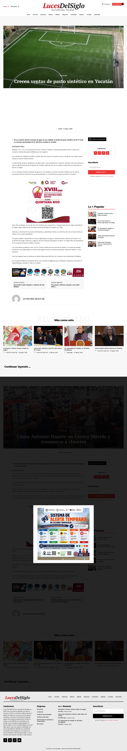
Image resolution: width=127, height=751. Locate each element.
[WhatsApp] (107, 153)
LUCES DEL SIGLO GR (33, 299)
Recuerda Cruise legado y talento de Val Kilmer (29, 286)
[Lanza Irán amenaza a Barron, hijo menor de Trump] (92, 222)
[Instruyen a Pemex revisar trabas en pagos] (92, 214)
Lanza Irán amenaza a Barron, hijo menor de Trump (106, 221)
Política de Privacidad (107, 176)
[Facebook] (95, 153)
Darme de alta (100, 172)
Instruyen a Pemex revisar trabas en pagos (105, 214)
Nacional (60, 711)
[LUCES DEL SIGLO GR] (16, 299)
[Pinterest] (103, 153)
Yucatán (63, 75)
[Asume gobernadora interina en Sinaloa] (92, 236)
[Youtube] (19, 740)
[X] (99, 153)
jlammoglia (70, 352)
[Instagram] (10, 740)
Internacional (62, 717)
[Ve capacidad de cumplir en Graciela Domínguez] (92, 229)
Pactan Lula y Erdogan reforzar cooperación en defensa (105, 243)
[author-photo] (4, 352)
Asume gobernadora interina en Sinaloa (108, 348)
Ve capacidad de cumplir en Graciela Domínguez (106, 229)
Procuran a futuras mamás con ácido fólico (65, 286)
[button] (15, 6)
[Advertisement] (63, 104)
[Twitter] (15, 740)
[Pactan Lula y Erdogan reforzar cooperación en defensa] (92, 244)
